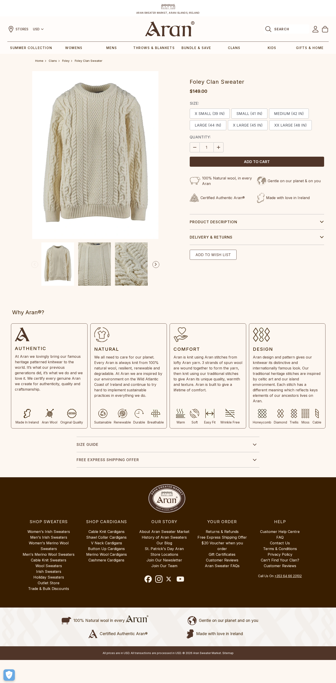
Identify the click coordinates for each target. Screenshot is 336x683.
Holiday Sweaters (48, 577)
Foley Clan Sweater (88, 60)
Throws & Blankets (154, 48)
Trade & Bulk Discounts (48, 588)
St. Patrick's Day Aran (164, 548)
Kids (272, 48)
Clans (234, 48)
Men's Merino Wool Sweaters (49, 554)
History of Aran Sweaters (164, 537)
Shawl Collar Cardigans (106, 537)
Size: (194, 103)
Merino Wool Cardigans (106, 554)
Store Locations (164, 554)
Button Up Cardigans (106, 548)
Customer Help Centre (280, 531)
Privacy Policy (280, 554)
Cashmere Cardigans (106, 560)
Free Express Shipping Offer (108, 459)
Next (155, 264)
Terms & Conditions (280, 548)
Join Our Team (164, 566)
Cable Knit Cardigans (106, 531)
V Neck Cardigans (106, 543)
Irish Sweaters (48, 571)
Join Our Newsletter (164, 560)
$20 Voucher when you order (222, 546)
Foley (65, 60)
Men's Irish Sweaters (48, 537)
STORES (22, 29)
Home (39, 60)
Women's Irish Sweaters (48, 531)
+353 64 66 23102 (288, 576)
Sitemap (228, 653)
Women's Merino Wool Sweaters (49, 546)
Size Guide (88, 444)
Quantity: (200, 137)
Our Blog (164, 543)
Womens (74, 48)
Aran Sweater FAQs (222, 566)
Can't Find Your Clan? (280, 560)
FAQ (280, 537)
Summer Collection (31, 48)
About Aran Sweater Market (164, 531)
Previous (34, 264)
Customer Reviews (222, 560)
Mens (111, 48)
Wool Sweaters (48, 566)
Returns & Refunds (222, 531)
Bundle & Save (196, 48)
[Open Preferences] (9, 675)
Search (281, 29)
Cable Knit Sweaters (48, 560)
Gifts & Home (310, 48)
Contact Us (280, 543)
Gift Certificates (222, 554)
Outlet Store (48, 583)
